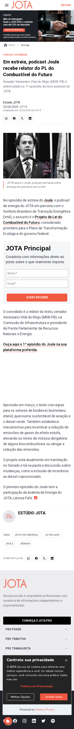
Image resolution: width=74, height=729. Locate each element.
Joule (48, 200)
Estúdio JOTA (11, 102)
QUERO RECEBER (37, 297)
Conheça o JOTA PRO (37, 620)
